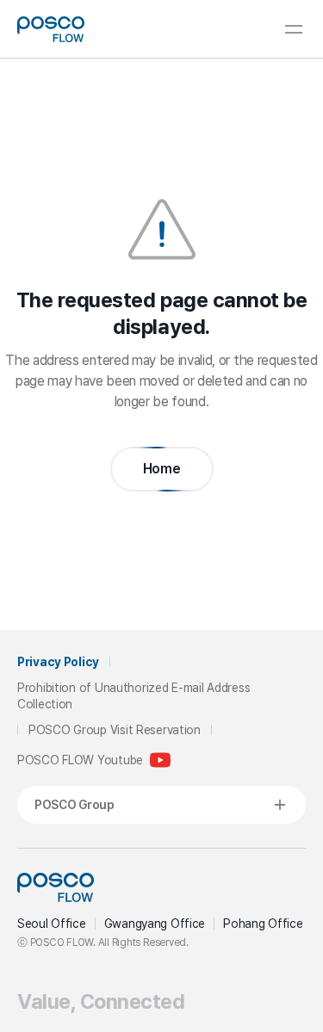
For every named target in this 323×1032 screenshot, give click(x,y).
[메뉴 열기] (294, 29)
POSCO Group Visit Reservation (114, 730)
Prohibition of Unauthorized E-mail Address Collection (133, 695)
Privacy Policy (58, 662)
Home (162, 468)
